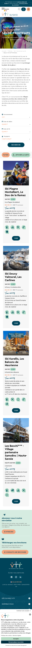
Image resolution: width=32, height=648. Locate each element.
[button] (5, 173)
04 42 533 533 (17, 582)
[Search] (19, 9)
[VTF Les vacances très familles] (10, 14)
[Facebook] (11, 577)
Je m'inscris (8, 532)
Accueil (4, 51)
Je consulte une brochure (15, 552)
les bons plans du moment (20, 4)
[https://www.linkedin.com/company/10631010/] (20, 577)
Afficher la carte (22, 155)
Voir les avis (20, 204)
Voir (16, 238)
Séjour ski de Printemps (10, 53)
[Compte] (23, 9)
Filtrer (5, 155)
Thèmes (10, 51)
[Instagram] (16, 577)
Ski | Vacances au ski (20, 51)
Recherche (16, 145)
